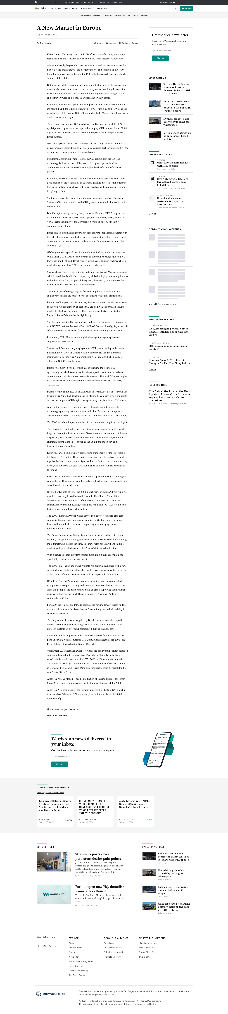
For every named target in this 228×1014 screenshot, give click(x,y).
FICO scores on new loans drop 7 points (168, 347)
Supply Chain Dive (102, 2)
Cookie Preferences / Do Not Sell (140, 1004)
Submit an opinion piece (115, 952)
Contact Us (74, 952)
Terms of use (100, 1004)
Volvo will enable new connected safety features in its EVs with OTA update (177, 89)
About (72, 943)
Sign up (188, 8)
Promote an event (112, 956)
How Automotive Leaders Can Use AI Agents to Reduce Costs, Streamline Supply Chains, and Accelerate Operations (170, 396)
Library (75, 8)
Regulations (120, 15)
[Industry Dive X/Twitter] (50, 946)
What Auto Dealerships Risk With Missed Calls (173, 164)
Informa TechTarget (125, 991)
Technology (133, 15)
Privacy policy (85, 1004)
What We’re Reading (78, 970)
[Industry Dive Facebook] (44, 946)
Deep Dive (56, 8)
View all (152, 213)
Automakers (85, 15)
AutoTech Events (77, 975)
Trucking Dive (117, 2)
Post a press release (166, 304)
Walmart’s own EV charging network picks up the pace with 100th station (174, 907)
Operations (107, 15)
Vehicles (144, 15)
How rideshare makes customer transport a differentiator (170, 201)
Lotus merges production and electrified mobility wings (173, 890)
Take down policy (115, 1004)
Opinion (66, 8)
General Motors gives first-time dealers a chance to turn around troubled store (177, 106)
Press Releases (88, 8)
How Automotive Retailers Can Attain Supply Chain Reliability (172, 182)
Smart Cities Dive (87, 2)
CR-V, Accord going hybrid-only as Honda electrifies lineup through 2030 (168, 331)
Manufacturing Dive (72, 2)
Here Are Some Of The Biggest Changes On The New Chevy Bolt (168, 361)
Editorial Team (75, 947)
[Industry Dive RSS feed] (55, 946)
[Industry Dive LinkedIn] (39, 946)
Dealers (96, 15)
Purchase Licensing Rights (81, 961)
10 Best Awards (104, 8)
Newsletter (74, 956)
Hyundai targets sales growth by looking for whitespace (176, 121)
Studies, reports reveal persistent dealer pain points (98, 856)
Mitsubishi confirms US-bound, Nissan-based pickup (177, 136)
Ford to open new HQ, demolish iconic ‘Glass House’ (100, 888)
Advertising (109, 943)
